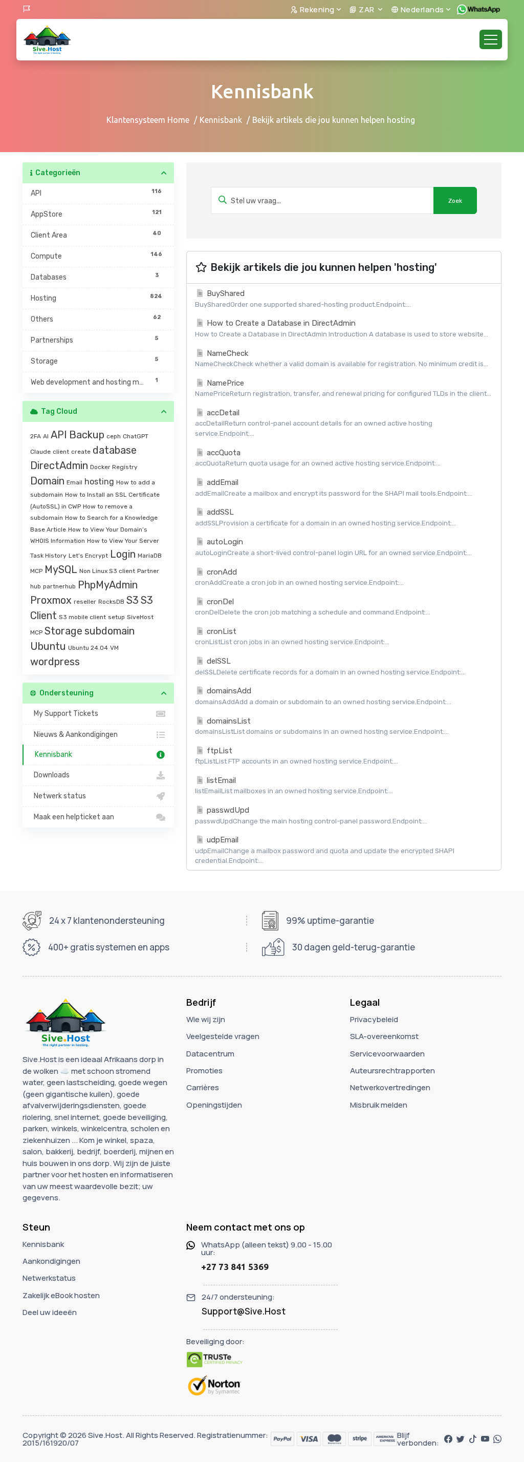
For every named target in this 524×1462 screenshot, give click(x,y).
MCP (36, 571)
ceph (113, 436)
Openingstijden (214, 1104)
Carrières (202, 1087)
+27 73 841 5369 (235, 1267)
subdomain (109, 631)
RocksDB (111, 601)
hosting (99, 481)
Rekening (316, 9)
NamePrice (343, 388)
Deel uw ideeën (50, 1312)
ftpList (296, 756)
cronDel (312, 607)
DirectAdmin (59, 465)
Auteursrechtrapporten (392, 1070)
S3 (132, 600)
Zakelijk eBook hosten (61, 1295)
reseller (85, 601)
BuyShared (303, 298)
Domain (47, 481)
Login (123, 554)
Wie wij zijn (205, 1019)
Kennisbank (221, 119)
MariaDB (150, 555)
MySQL (61, 569)
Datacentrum (210, 1053)
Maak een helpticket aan (72, 817)
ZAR (367, 9)
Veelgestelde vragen (222, 1036)
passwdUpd (311, 815)
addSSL (325, 517)
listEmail (294, 785)
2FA (35, 436)
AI (46, 436)
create (81, 451)
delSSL (330, 666)
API (59, 435)
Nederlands (421, 9)
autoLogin (333, 547)
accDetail (313, 422)
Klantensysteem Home (147, 119)
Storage (63, 631)
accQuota (318, 458)
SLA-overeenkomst (384, 1036)
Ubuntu (48, 646)
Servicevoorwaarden (387, 1053)
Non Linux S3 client (107, 571)
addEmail (333, 487)
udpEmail (324, 849)
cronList (292, 636)
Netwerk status (58, 796)
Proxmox (51, 600)
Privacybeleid (374, 1019)
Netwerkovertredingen (390, 1087)
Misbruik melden (378, 1104)
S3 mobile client (82, 617)
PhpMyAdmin (108, 585)
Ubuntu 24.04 (88, 647)
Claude (40, 451)
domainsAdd (323, 696)
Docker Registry (114, 467)
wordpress (55, 661)
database (115, 450)
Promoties (204, 1070)
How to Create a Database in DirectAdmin (341, 328)
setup (116, 617)
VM (114, 647)
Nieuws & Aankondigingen (74, 734)
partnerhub (59, 586)
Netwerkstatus (49, 1278)
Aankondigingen (51, 1261)
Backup (86, 435)
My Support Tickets (64, 713)
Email (74, 482)
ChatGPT (135, 436)
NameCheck (341, 358)
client (61, 451)
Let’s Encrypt (88, 555)
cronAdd (299, 577)
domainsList (322, 726)
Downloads (50, 775)
